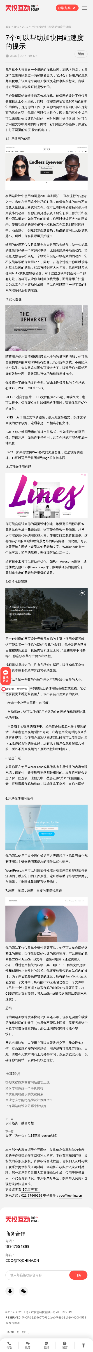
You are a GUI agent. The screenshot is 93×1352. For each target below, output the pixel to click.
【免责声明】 (30, 1189)
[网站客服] (9, 1291)
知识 (16, 27)
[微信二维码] (23, 1291)
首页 (8, 27)
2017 (25, 27)
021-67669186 (31, 1195)
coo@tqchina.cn (70, 1195)
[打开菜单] (84, 8)
